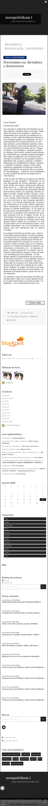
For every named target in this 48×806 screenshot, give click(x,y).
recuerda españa (17, 763)
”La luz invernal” (8, 474)
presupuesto (36, 754)
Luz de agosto (18, 466)
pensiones (6, 763)
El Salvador (25, 754)
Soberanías (6, 438)
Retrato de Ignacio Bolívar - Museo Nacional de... (20, 452)
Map (4, 565)
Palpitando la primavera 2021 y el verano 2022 (19, 469)
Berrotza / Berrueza (30, 446)
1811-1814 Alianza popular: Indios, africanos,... (20, 645)
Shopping (8, 546)
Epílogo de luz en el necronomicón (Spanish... (21, 656)
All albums (9, 383)
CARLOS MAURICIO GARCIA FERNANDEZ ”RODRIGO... (22, 462)
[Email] (4, 727)
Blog (31, 313)
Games (7, 532)
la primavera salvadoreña (11, 754)
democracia (24, 759)
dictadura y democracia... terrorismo (24, 316)
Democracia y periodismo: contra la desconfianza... (23, 667)
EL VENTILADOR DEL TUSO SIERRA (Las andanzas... (22, 460)
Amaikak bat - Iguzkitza (11, 446)
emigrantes (8, 525)
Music (7, 539)
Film (6, 529)
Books (7, 522)
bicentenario (7, 759)
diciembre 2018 (7, 422)
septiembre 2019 (7, 398)
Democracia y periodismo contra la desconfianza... (23, 689)
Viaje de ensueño (8, 449)
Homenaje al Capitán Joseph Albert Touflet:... (21, 635)
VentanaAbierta (19, 438)
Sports (7, 549)
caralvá (15, 759)
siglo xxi (33, 759)
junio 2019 (5, 404)
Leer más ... (37, 303)
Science (7, 542)
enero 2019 (5, 419)
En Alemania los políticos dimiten (14, 441)
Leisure (7, 536)
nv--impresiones (24, 449)
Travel (7, 552)
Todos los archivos (13, 425)
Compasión (6, 466)
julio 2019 (5, 401)
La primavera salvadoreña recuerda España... (21, 613)
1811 (39, 759)
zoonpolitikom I (18, 18)
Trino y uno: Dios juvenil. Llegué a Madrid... (20, 624)
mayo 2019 (5, 407)
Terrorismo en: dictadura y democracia (22, 64)
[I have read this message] (45, 800)
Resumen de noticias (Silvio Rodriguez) (16, 457)
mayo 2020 (5, 395)
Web (6, 556)
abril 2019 (5, 410)
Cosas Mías (38, 457)
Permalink (14, 313)
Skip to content (7, 2)
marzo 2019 (6, 413)
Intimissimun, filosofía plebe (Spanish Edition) (21, 602)
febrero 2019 (6, 416)
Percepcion (21, 474)
